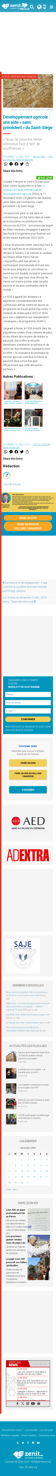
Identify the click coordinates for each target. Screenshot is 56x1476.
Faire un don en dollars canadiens (28, 526)
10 (28, 1165)
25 (34, 1177)
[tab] (17, 1364)
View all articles (12, 484)
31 (28, 1182)
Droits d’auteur (28, 1435)
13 (47, 1165)
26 (40, 1177)
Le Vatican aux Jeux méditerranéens (22, 1022)
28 (9, 1182)
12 (40, 1165)
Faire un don (28, 517)
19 (40, 1171)
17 (28, 1171)
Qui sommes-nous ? (12, 1430)
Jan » (15, 1189)
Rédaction (39, 157)
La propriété (31, 1430)
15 (15, 1171)
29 (15, 1182)
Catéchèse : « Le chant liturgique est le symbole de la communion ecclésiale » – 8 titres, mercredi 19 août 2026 (27, 1006)
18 (34, 1171)
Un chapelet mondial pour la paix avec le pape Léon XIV (33, 1086)
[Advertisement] (28, 42)
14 (9, 1171)
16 (22, 1171)
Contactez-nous (47, 1435)
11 (34, 1165)
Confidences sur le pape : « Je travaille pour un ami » (31, 1071)
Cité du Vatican (10, 76)
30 (22, 1182)
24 (28, 1177)
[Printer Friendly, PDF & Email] (44, 178)
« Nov (8, 1189)
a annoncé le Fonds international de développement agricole (23, 189)
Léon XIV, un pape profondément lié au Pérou (15, 1213)
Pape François (28, 76)
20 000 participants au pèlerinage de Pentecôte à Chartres (33, 1116)
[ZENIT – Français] (16, 6)
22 (15, 1177)
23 (22, 1177)
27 (47, 1177)
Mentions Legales (10, 1435)
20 (47, 1171)
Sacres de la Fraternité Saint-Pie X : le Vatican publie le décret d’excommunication (33, 1055)
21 (9, 1177)
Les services (46, 1430)
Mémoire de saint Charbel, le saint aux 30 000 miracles (33, 1101)
